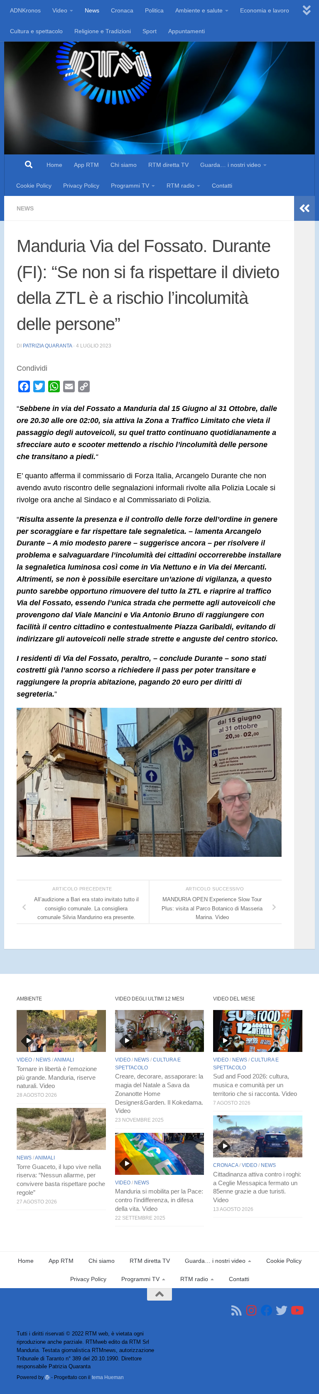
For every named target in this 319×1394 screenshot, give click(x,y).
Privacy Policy (81, 185)
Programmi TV (130, 185)
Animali (64, 1059)
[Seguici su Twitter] (281, 1310)
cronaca (225, 1165)
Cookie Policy (34, 185)
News (92, 10)
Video (59, 10)
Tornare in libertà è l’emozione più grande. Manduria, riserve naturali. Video (57, 1078)
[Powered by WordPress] (47, 1377)
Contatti (222, 185)
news (25, 208)
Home (54, 164)
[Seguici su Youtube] (296, 1310)
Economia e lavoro (264, 10)
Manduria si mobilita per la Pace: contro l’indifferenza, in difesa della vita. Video (159, 1200)
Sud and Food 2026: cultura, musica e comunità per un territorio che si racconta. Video (255, 1085)
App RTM (86, 164)
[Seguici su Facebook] (266, 1310)
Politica (154, 10)
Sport (149, 31)
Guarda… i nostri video (230, 164)
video (24, 1059)
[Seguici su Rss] (237, 1310)
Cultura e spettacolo (36, 31)
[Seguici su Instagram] (252, 1310)
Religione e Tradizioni (102, 31)
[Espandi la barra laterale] (304, 208)
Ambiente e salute (199, 10)
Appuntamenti (186, 31)
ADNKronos (25, 10)
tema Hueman (108, 1377)
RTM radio (180, 185)
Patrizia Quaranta (47, 346)
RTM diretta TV (168, 164)
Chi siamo (123, 164)
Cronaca (122, 10)
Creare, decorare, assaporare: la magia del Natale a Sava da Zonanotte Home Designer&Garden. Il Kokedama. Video (159, 1093)
